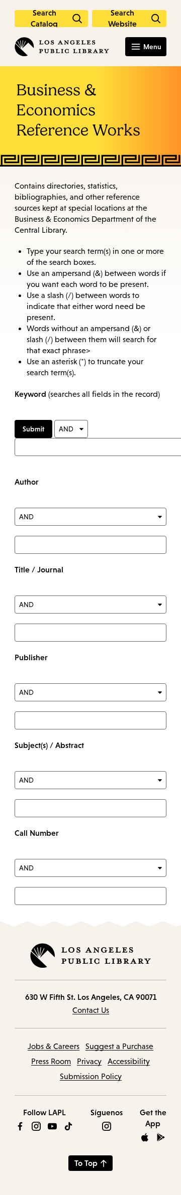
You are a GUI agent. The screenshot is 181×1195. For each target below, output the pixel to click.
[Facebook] (20, 1126)
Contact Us (90, 1010)
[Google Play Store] (161, 1137)
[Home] (62, 46)
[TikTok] (68, 1126)
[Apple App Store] (145, 1137)
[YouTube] (52, 1126)
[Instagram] (36, 1126)
